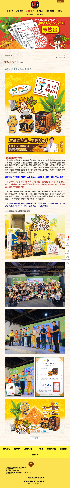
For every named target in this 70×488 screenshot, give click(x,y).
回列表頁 (35, 438)
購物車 (67, 238)
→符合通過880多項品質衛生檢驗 (17, 211)
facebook (31, 464)
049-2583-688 (18, 469)
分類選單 (9, 55)
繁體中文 (60, 1)
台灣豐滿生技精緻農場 (35, 4)
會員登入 (67, 247)
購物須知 (67, 253)
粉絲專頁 (67, 259)
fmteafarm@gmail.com (17, 473)
